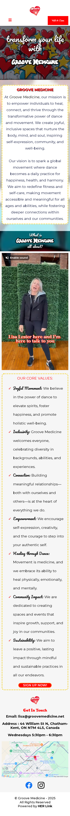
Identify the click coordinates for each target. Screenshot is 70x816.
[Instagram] (41, 785)
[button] (10, 20)
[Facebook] (29, 785)
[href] (35, 759)
